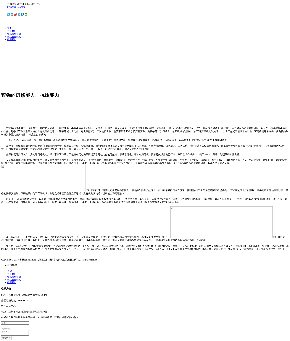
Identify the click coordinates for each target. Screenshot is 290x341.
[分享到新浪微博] (15, 14)
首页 (9, 28)
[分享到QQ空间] (12, 14)
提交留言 (6, 338)
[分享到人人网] (22, 14)
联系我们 (11, 39)
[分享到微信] (26, 14)
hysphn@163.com (16, 7)
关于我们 (11, 31)
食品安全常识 (14, 34)
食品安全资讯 (14, 36)
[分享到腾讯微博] (19, 14)
